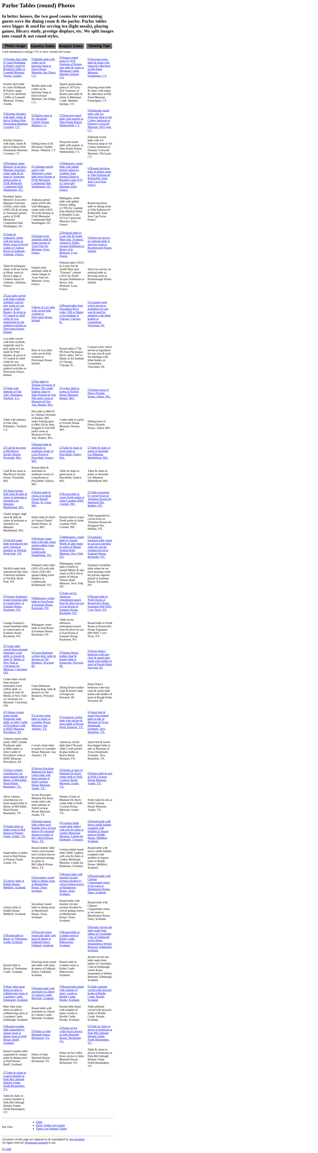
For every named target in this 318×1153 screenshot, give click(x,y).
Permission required (36, 1142)
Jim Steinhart (76, 1139)
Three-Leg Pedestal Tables (51, 1128)
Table (39, 1122)
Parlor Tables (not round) (50, 1125)
